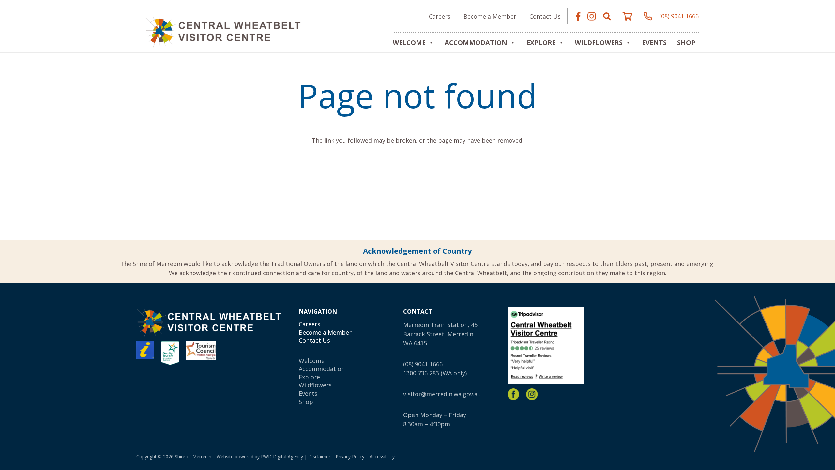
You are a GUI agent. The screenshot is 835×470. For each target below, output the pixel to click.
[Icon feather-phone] (648, 16)
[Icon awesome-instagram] (591, 16)
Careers (309, 324)
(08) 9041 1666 (423, 364)
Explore (309, 377)
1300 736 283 (421, 373)
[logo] (223, 31)
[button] (607, 16)
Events (654, 42)
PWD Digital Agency (282, 456)
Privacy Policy (350, 456)
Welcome (409, 42)
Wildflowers (599, 42)
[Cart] (627, 16)
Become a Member (325, 332)
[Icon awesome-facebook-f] (578, 16)
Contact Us (314, 340)
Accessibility (382, 456)
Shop (686, 42)
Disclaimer (319, 456)
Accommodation (476, 42)
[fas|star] (513, 394)
